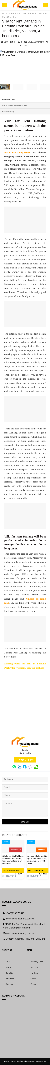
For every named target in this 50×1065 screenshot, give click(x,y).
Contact (34, 984)
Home (5, 13)
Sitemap (9, 984)
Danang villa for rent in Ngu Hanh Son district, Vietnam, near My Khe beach (37, 859)
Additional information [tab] (14, 105)
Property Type (37, 962)
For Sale (34, 967)
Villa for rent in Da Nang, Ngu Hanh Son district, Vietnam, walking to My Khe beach (13, 859)
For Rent (15, 13)
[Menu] (4, 5)
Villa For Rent (29, 13)
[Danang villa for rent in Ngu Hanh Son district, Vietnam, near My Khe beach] (37, 846)
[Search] (45, 5)
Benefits (9, 973)
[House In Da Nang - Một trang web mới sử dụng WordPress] (25, 5)
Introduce (10, 979)
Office (33, 979)
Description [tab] (8, 100)
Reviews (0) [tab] (8, 111)
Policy (8, 967)
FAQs (8, 962)
